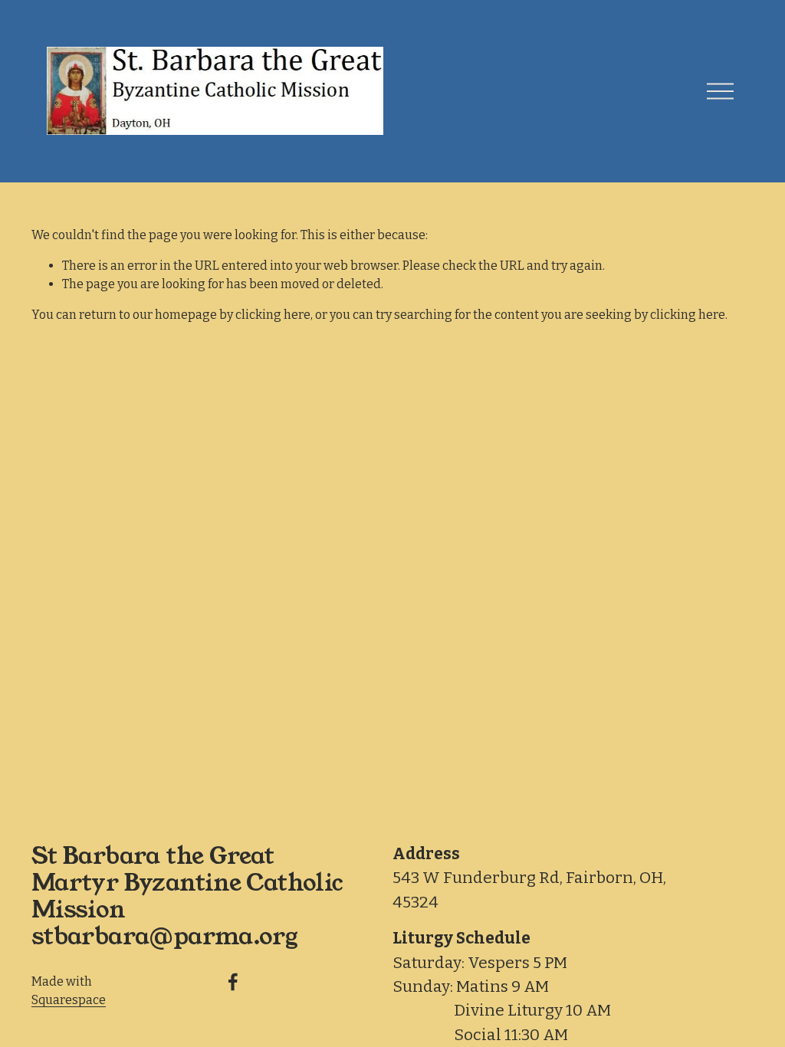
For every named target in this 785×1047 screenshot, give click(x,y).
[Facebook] (233, 982)
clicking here (272, 314)
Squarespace (68, 1000)
